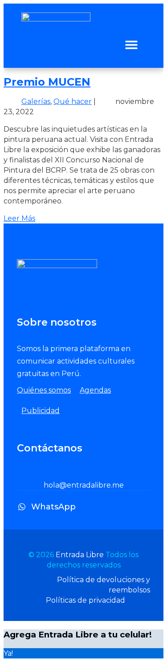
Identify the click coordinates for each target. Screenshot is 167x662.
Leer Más (19, 218)
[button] (131, 44)
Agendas (95, 390)
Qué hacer (72, 101)
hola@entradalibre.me (84, 485)
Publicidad (40, 410)
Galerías (35, 101)
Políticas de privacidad (85, 600)
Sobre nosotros (57, 322)
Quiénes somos (44, 390)
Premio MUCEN (47, 81)
